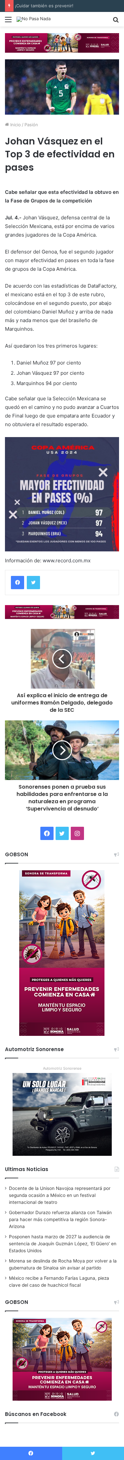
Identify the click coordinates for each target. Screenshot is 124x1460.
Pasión (31, 124)
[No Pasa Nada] (34, 19)
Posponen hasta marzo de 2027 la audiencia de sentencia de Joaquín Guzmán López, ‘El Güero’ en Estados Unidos (62, 1243)
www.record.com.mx (67, 560)
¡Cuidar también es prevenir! (46, 5)
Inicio (15, 124)
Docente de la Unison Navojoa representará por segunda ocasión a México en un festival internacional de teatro (59, 1195)
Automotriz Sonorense (62, 1068)
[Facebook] (17, 582)
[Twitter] (33, 582)
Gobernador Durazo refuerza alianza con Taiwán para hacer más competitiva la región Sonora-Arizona (60, 1219)
